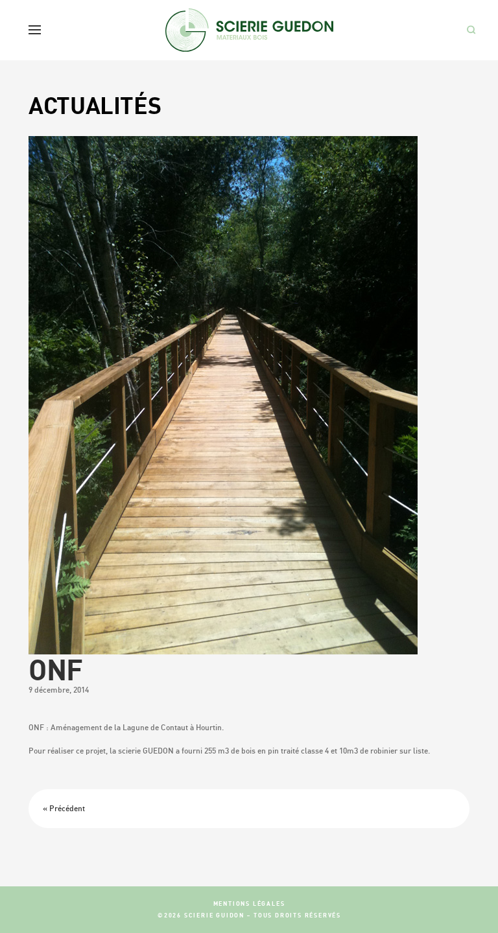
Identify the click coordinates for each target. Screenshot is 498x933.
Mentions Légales (249, 903)
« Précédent (64, 808)
